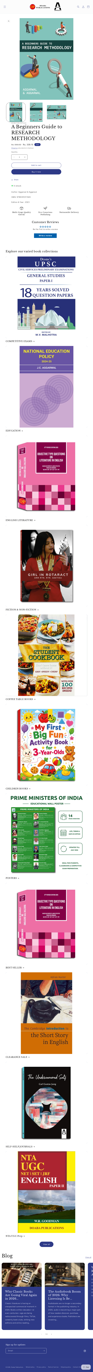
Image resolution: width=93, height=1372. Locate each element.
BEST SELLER (14, 967)
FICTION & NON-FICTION (21, 609)
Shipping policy (66, 1367)
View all (46, 1244)
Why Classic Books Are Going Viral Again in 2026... (21, 1295)
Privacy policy (41, 1367)
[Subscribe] (43, 1350)
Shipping (14, 148)
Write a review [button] (45, 236)
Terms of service (53, 1367)
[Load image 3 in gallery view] (56, 112)
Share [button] (16, 180)
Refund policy (30, 1367)
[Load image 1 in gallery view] (16, 112)
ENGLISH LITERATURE (19, 520)
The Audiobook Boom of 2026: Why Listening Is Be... (64, 1295)
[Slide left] (41, 1334)
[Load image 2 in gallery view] (36, 112)
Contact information (79, 1367)
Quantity (14, 152)
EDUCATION (13, 430)
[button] (4, 6)
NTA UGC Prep (14, 1236)
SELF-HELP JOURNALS (19, 1146)
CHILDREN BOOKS (17, 788)
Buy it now (36, 172)
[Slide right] (51, 1334)
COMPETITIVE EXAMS (19, 341)
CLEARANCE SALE (16, 1057)
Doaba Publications (17, 1367)
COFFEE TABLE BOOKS (19, 699)
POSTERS (11, 878)
